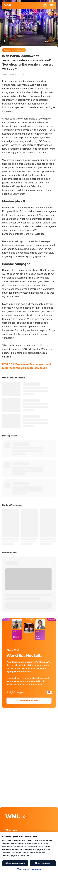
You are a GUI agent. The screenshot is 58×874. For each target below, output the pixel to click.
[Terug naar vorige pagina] (5, 41)
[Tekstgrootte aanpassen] (46, 41)
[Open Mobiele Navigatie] (51, 5)
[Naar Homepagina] (8, 5)
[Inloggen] (45, 5)
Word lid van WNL (29, 701)
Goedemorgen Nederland (14, 50)
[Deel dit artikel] (53, 41)
